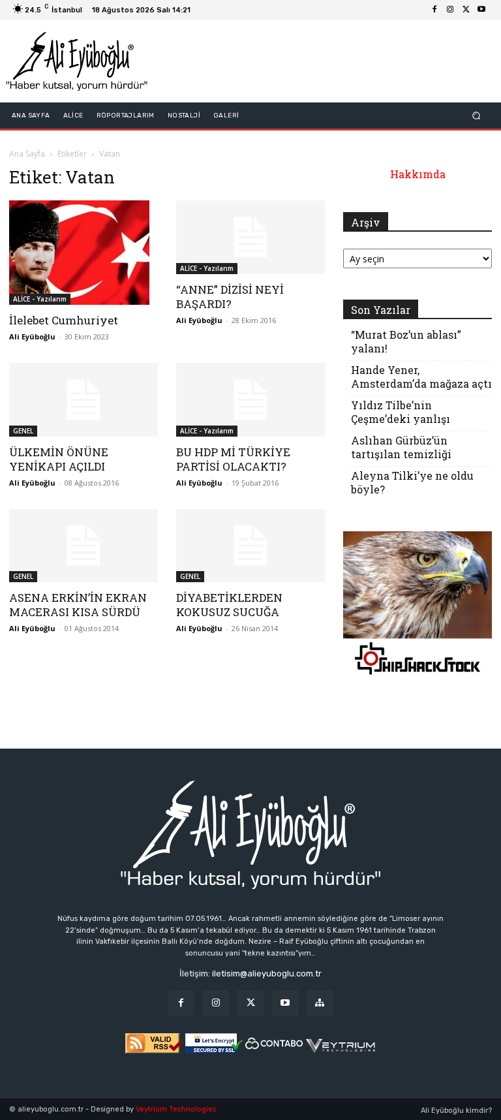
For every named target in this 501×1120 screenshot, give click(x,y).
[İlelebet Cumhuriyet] (83, 252)
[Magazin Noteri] (320, 1003)
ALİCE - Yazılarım (40, 298)
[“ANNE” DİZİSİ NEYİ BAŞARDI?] (250, 237)
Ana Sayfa (27, 153)
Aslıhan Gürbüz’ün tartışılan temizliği (401, 447)
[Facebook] (434, 10)
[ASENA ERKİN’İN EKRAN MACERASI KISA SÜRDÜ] (83, 546)
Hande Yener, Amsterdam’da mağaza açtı (421, 376)
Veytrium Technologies (176, 1109)
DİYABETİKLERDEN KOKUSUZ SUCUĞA (229, 604)
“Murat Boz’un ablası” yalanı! (406, 341)
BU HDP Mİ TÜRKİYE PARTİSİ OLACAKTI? (233, 459)
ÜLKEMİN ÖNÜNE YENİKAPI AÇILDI (58, 459)
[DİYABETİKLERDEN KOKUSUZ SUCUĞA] (250, 546)
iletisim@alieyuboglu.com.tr (267, 973)
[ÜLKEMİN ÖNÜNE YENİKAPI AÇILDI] (83, 400)
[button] (476, 116)
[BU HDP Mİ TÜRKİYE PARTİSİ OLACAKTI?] (250, 400)
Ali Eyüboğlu (32, 336)
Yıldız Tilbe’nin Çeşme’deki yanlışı (400, 412)
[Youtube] (481, 10)
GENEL (23, 430)
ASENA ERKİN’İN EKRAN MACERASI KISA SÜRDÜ (78, 604)
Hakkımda (418, 174)
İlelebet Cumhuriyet (63, 320)
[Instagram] (450, 10)
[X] (466, 10)
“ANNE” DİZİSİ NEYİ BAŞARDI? (230, 296)
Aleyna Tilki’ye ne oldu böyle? (412, 482)
